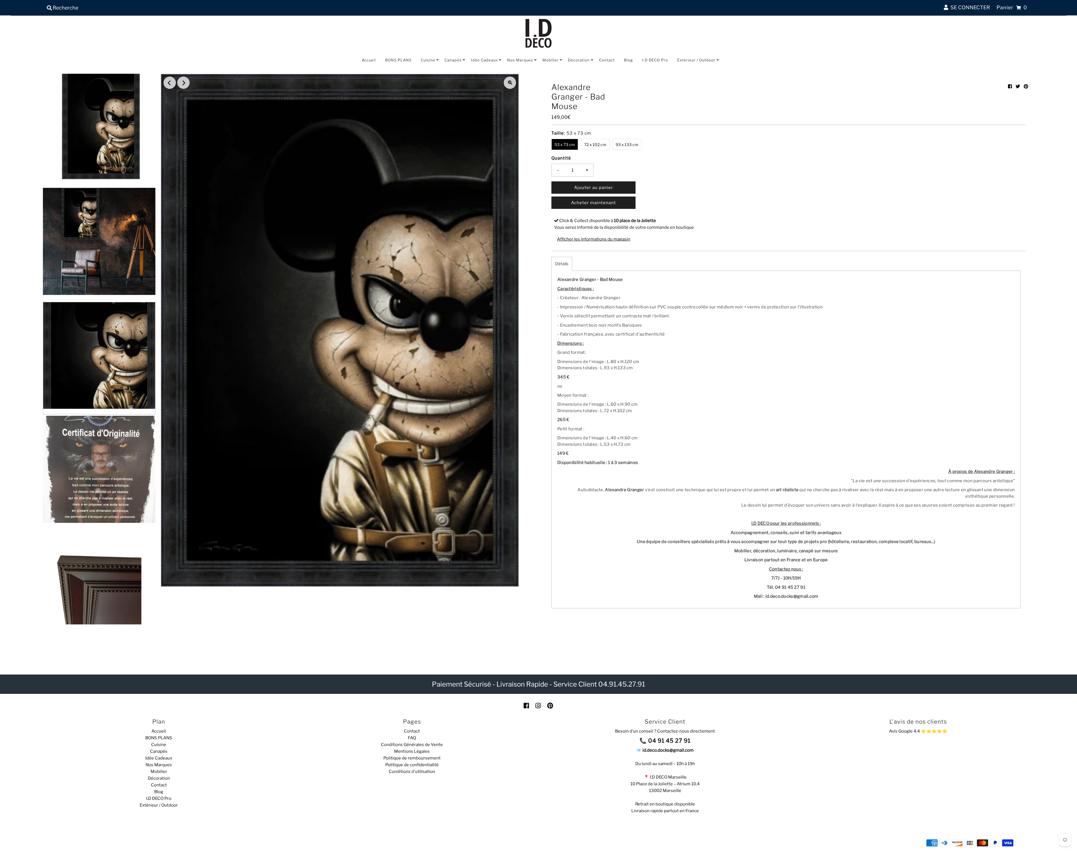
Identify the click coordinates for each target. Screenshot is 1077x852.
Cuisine (428, 60)
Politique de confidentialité (412, 764)
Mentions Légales (412, 751)
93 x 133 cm (627, 144)
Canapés (453, 60)
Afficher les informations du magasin (593, 239)
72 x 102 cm (595, 144)
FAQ (412, 737)
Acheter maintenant (593, 202)
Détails (562, 263)
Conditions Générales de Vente (412, 744)
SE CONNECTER (969, 7)
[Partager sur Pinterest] (1026, 86)
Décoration (579, 60)
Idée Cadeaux (484, 60)
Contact (607, 60)
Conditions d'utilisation (412, 771)
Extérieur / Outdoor (696, 60)
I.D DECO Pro (655, 60)
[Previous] (170, 83)
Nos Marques (520, 60)
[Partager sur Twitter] (1018, 86)
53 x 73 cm (564, 144)
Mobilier (550, 60)
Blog (628, 60)
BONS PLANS (398, 60)
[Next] (183, 83)
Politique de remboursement (412, 758)
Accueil (369, 60)
